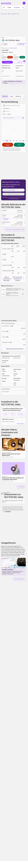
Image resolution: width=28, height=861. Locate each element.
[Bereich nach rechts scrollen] (24, 96)
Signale (20, 62)
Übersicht (5, 96)
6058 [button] (20, 44)
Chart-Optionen (6, 108)
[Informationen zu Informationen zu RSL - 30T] (7, 331)
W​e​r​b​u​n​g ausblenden (19, 24)
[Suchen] (23, 117)
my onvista (16, 7)
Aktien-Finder (20, 423)
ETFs (12, 414)
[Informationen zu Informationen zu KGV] (5, 254)
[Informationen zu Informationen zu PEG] (5, 259)
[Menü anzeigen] (3, 7)
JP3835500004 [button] (22, 43)
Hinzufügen (7, 62)
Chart (11, 96)
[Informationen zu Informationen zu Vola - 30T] (7, 337)
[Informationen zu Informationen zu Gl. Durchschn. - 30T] (12, 326)
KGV (3, 71)
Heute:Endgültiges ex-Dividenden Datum (13, 82)
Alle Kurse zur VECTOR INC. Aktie (15, 229)
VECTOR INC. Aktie (15, 13)
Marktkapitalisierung (6, 65)
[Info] (4, 114)
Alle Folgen (21, 487)
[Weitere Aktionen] (25, 215)
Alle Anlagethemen (19, 579)
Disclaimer (8, 511)
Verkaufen (10, 57)
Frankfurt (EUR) (13, 48)
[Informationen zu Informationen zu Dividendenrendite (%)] (13, 270)
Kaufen (22, 57)
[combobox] (13, 117)
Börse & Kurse (4, 13)
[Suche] (23, 7)
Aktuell (9, 7)
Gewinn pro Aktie (19, 71)
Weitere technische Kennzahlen (14, 349)
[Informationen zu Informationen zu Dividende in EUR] (11, 265)
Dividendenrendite (19, 65)
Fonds (5, 414)
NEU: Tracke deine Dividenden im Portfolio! (18, 278)
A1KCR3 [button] (5, 43)
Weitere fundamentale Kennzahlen (6, 278)
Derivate (20, 414)
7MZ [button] (23, 44)
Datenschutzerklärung (14, 198)
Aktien (9, 13)
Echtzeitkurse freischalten (6, 219)
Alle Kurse (18, 96)
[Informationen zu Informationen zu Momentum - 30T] (11, 342)
